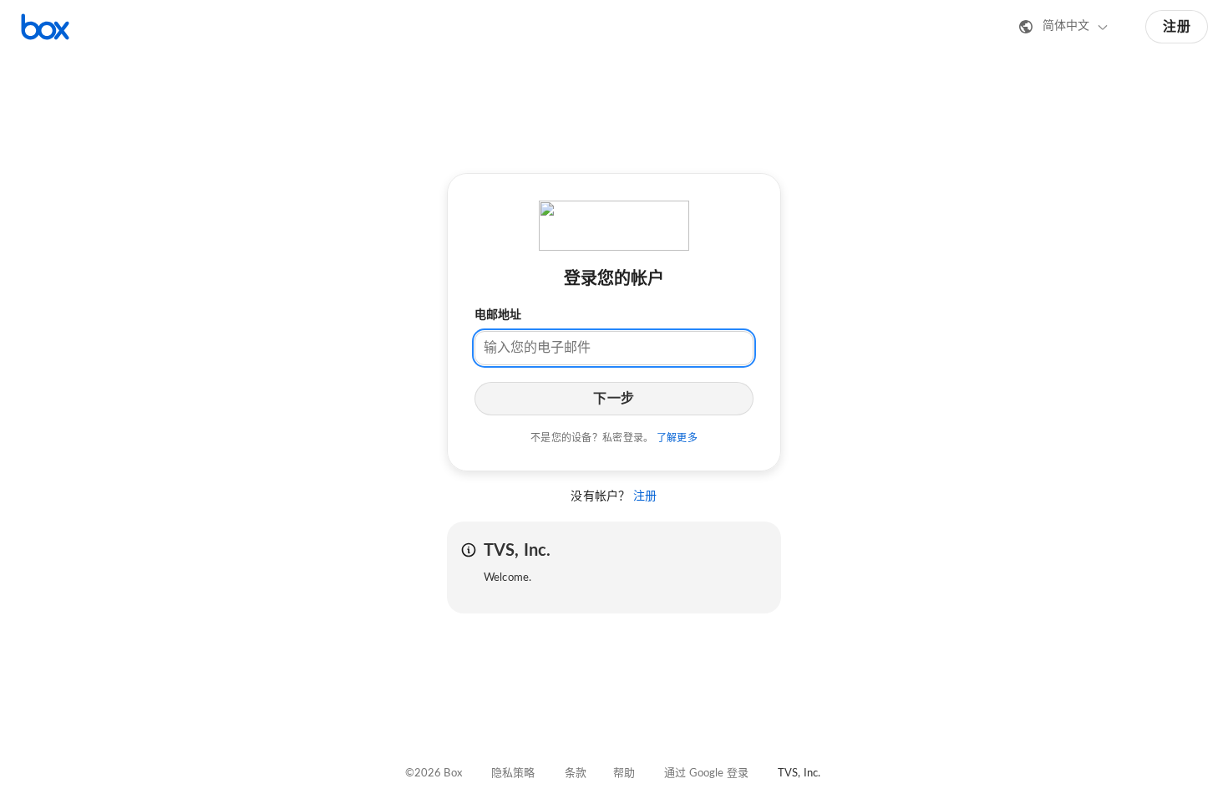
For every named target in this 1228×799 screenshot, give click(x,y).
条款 (575, 773)
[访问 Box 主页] (45, 26)
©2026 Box (433, 773)
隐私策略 (513, 773)
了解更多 (677, 438)
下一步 (614, 398)
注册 (1176, 26)
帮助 (624, 773)
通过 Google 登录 (706, 773)
